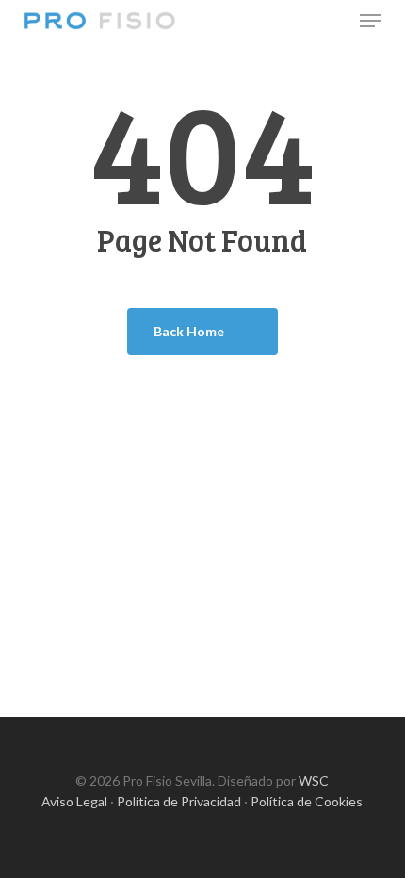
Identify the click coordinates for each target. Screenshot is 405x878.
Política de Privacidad (179, 801)
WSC (314, 780)
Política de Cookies (307, 801)
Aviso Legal (74, 801)
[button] (370, 20)
